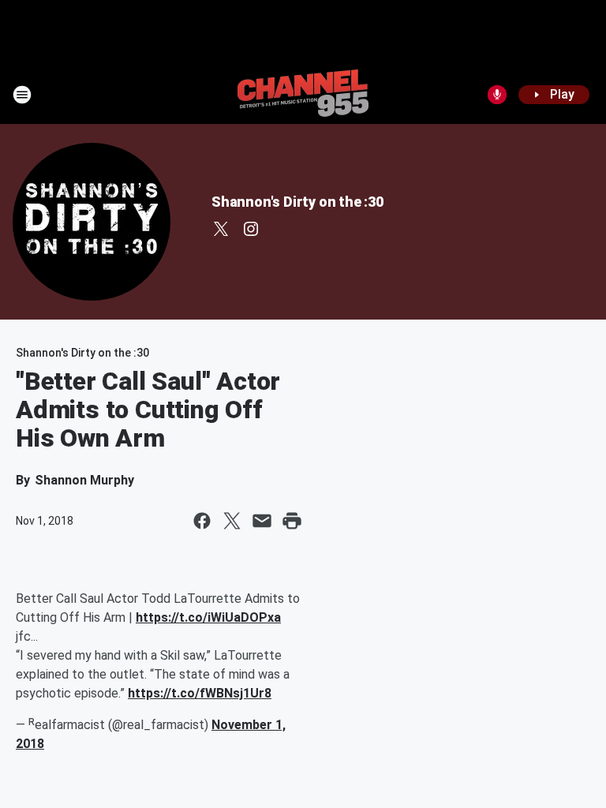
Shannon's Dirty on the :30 (297, 201)
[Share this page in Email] (262, 521)
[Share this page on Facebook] (202, 521)
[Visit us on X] (220, 228)
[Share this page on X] (232, 521)
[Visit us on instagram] (250, 228)
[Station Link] (303, 94)
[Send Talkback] (497, 94)
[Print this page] (292, 521)
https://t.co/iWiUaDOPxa (208, 617)
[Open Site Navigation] (22, 94)
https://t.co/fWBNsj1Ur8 (199, 693)
